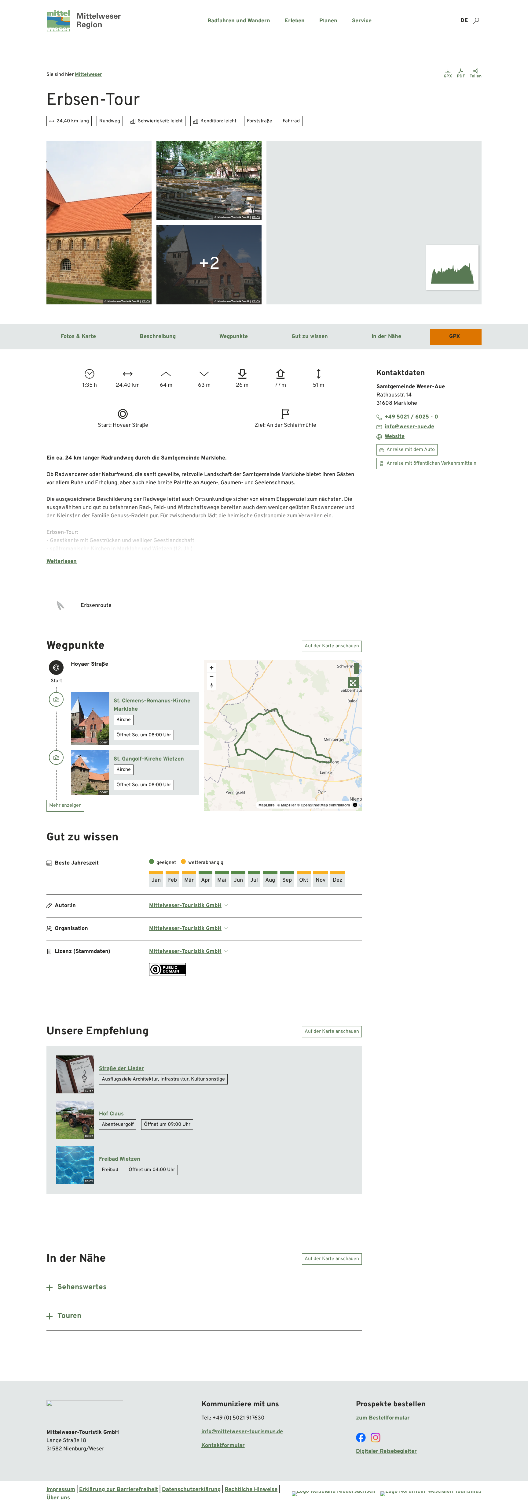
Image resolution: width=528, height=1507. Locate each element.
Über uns (58, 1497)
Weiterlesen (61, 561)
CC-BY (146, 301)
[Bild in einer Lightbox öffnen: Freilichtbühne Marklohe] (209, 180)
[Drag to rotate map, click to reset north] (211, 685)
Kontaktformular (223, 1445)
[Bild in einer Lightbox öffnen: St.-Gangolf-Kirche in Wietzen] (99, 222)
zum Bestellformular (383, 1418)
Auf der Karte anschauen (332, 646)
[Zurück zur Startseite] (83, 21)
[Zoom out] (211, 676)
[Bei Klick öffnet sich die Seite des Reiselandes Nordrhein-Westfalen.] (431, 1493)
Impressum (60, 1489)
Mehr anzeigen (65, 805)
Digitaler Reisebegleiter (386, 1451)
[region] (374, 222)
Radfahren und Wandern (238, 20)
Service (362, 20)
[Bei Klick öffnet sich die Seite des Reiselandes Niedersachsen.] (334, 1493)
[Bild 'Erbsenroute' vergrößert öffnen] (61, 605)
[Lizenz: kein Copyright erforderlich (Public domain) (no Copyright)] (167, 974)
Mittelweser (88, 75)
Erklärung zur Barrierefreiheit (118, 1489)
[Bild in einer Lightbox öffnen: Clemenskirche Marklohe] (209, 264)
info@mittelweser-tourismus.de (242, 1431)
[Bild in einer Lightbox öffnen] (84, 1411)
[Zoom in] (211, 667)
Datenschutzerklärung (191, 1489)
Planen (328, 20)
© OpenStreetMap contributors (323, 805)
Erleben (295, 20)
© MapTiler (286, 805)
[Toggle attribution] (475, 297)
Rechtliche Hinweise (251, 1489)
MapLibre (462, 297)
